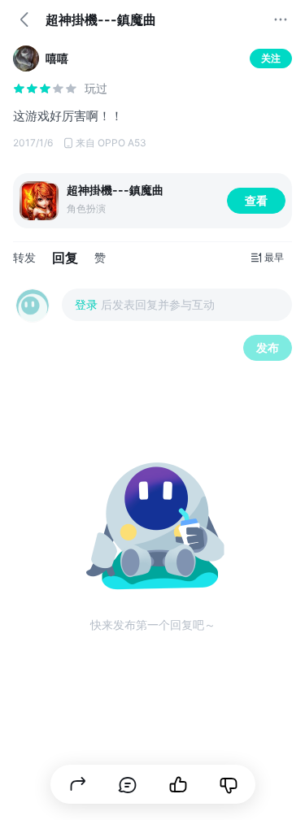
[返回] (24, 19)
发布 (267, 347)
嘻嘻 (57, 58)
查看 (256, 200)
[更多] (280, 19)
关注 (271, 58)
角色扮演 (86, 208)
